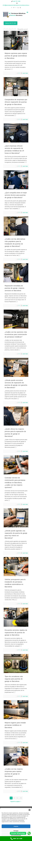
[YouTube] (16, 7)
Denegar (16, 830)
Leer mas (25, 73)
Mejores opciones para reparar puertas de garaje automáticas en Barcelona (16, 55)
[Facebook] (12, 7)
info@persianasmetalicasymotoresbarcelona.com (17, 5)
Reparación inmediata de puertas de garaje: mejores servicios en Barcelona (14, 288)
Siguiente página (15, 801)
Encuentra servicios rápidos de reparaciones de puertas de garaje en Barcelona (16, 632)
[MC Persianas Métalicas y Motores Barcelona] (14, 14)
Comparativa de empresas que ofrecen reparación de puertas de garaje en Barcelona (16, 102)
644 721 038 (16, 1)
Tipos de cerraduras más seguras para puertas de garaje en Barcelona (14, 679)
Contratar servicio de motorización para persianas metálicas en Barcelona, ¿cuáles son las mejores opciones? (15, 482)
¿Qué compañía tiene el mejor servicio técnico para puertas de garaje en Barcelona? (16, 195)
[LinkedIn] (18, 7)
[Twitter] (14, 7)
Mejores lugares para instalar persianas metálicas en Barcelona (15, 725)
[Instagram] (20, 7)
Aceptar (16, 826)
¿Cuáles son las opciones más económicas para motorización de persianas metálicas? (16, 334)
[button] (29, 810)
